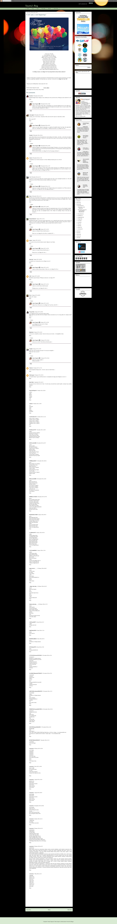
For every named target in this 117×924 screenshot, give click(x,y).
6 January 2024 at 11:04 (41, 550)
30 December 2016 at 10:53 (45, 125)
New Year (34, 89)
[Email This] (44, 87)
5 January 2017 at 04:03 (36, 276)
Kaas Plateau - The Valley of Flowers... (86, 136)
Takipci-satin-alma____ (33, 604)
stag (30, 696)
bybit (30, 614)
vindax (30, 596)
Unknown (31, 368)
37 (78, 267)
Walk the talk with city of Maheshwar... (85, 173)
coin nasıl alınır (32, 571)
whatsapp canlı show (32, 625)
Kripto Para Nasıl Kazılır (33, 522)
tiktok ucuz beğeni (32, 743)
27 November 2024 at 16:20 (46, 727)
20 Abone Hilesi (32, 832)
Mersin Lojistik (32, 445)
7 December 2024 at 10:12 (44, 740)
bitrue (30, 594)
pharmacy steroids (32, 484)
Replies (32, 101)
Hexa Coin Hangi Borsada (33, 539)
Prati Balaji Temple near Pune (85, 186)
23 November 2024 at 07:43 (47, 673)
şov (29, 734)
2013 (78, 234)
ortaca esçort (31, 885)
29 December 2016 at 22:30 (37, 157)
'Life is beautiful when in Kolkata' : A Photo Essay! (86, 161)
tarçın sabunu (31, 576)
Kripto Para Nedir (32, 450)
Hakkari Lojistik (32, 473)
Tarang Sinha (31, 311)
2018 (78, 200)
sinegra (30, 694)
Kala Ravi (31, 95)
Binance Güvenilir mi (33, 481)
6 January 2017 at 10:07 (44, 206)
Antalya (30, 392)
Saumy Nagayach (35, 104)
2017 (78, 202)
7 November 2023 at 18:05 (41, 429)
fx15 (30, 701)
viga (30, 718)
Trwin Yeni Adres (32, 756)
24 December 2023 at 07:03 (42, 496)
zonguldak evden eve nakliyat (34, 423)
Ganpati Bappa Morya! (86, 124)
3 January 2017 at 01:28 (36, 240)
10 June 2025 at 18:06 (38, 766)
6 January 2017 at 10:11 (44, 267)
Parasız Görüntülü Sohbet (33, 524)
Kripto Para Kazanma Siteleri (34, 518)
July (79, 220)
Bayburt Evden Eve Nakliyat (34, 437)
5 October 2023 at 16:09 (37, 403)
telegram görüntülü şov (33, 663)
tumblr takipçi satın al (42, 861)
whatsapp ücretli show (33, 661)
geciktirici (31, 700)
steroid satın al (31, 731)
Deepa (30, 196)
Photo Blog (43, 8)
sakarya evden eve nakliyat (33, 418)
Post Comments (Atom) (51, 914)
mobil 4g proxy (32, 607)
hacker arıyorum (32, 786)
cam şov (30, 665)
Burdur (30, 394)
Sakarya (30, 395)
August (79, 218)
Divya (30, 295)
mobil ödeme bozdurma (33, 771)
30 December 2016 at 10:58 (45, 145)
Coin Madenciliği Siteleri (33, 536)
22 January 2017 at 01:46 (44, 358)
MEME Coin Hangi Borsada (34, 555)
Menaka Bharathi (32, 218)
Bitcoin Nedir (31, 556)
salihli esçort (31, 881)
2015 (78, 231)
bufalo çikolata (31, 721)
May (79, 223)
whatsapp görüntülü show (33, 650)
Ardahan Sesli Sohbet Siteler (34, 503)
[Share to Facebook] (47, 87)
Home (49, 909)
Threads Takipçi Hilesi (33, 537)
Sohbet (30, 523)
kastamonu (31, 406)
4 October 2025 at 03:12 (38, 818)
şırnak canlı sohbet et (33, 508)
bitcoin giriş (31, 613)
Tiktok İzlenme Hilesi (33, 553)
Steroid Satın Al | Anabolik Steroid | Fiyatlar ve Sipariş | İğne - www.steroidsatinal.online (44, 733)
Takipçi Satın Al (32, 808)
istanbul (30, 397)
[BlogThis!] (45, 87)
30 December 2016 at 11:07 (45, 166)
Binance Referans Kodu (33, 482)
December (80, 205)
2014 (78, 232)
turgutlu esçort (31, 883)
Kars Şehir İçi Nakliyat (33, 447)
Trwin (30, 758)
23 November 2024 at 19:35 (47, 691)
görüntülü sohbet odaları (33, 509)
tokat (30, 408)
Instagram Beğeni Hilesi (33, 535)
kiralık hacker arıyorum (33, 783)
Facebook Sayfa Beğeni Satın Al (34, 560)
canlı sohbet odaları (32, 616)
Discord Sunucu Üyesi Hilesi (34, 519)
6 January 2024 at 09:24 (40, 532)
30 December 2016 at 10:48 (45, 103)
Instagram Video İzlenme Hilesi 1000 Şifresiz (37, 839)
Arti (30, 177)
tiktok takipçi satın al (38, 855)
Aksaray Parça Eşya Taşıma (34, 469)
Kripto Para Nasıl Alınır (33, 525)
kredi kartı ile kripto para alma (34, 615)
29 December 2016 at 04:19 (39, 115)
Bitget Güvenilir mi (32, 466)
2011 (78, 237)
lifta (30, 681)
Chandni (30, 135)
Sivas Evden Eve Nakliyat (33, 485)
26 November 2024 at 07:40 (47, 709)
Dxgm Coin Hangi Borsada (34, 527)
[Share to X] (46, 87)
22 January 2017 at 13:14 (37, 367)
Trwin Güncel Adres (32, 761)
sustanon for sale (32, 488)
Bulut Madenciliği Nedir (33, 517)
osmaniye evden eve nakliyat (34, 419)
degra (30, 703)
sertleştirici (31, 676)
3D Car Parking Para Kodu (34, 809)
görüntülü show (32, 716)
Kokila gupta (31, 375)
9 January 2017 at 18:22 (38, 332)
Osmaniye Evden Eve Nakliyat (34, 432)
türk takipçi (31, 821)
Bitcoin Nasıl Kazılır (32, 558)
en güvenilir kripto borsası (33, 592)
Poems (37, 89)
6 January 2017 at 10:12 (44, 284)
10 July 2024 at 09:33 (40, 638)
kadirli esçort (31, 880)
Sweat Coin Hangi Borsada (34, 545)
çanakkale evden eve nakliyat (34, 422)
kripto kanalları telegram (33, 609)
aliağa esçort (31, 882)
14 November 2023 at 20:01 (41, 478)
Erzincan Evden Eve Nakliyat (34, 472)
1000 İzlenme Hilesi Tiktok (34, 833)
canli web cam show (32, 664)
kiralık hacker (31, 782)
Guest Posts (56, 8)
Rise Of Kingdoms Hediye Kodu (34, 813)
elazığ (30, 407)
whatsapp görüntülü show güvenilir (35, 659)
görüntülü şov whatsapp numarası (35, 641)
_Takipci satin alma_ (33, 586)
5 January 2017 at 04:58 (36, 295)
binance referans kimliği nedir (34, 610)
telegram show (31, 677)
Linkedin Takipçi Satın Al (33, 521)
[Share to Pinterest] (48, 87)
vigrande (30, 683)
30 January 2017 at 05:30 (38, 375)
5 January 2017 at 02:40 (37, 259)
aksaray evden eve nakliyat (33, 420)
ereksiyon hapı (31, 719)
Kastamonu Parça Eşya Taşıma (34, 436)
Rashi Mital (31, 382)
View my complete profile (80, 116)
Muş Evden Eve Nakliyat (33, 433)
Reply (30, 99)
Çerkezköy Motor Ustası (33, 465)
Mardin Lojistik (32, 449)
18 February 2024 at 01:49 (41, 586)
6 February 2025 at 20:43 (38, 748)
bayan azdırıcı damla (32, 702)
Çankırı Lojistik (32, 468)
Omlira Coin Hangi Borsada (34, 561)
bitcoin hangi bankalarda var (34, 577)
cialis (30, 713)
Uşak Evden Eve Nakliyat (33, 487)
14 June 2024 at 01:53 (40, 622)
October (79, 215)
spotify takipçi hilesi (39, 850)
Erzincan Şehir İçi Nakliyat (34, 454)
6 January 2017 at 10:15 (44, 303)
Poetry (33, 8)
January (79, 228)
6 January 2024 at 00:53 (42, 514)
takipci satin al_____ (33, 568)
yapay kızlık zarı (32, 720)
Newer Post (28, 909)
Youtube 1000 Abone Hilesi (34, 834)
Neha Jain (31, 259)
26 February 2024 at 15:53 (42, 604)
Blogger (72, 921)
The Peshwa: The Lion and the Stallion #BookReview (82, 210)
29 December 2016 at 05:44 (37, 135)
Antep (30, 393)
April (79, 225)
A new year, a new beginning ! (86, 148)
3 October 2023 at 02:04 (41, 390)
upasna (30, 240)
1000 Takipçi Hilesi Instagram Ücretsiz (36, 838)
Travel (28, 8)
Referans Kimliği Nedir (33, 540)
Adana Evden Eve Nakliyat (34, 448)
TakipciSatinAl (31, 831)
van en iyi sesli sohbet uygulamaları (35, 506)
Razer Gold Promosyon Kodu (34, 812)
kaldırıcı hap (31, 714)
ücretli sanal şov (32, 633)
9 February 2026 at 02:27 (38, 846)
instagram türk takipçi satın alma (35, 772)
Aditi (30, 276)
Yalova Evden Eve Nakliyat (34, 467)
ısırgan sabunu (31, 573)
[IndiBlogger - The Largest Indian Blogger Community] (82, 249)
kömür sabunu (31, 580)
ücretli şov (31, 667)
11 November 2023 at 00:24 (41, 460)
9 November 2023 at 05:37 (41, 443)
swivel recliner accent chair (34, 822)
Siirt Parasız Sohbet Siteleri (34, 500)
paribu (30, 574)
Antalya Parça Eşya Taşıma (34, 435)
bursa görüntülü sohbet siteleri (34, 499)
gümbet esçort (31, 876)
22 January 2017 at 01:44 (44, 340)
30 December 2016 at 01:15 (36, 177)
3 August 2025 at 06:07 (38, 792)
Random (49, 8)
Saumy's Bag (31, 6)
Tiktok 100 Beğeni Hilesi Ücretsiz (35, 837)
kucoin (30, 591)
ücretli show (31, 660)
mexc (30, 590)
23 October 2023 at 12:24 (41, 416)
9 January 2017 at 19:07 (37, 348)
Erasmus (30, 811)
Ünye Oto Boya (32, 471)
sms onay (30, 770)
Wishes (42, 89)
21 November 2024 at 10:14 (47, 655)
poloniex (30, 611)
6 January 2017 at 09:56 (39, 311)
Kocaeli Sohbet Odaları (33, 504)
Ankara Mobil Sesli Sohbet (34, 505)
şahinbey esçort (31, 877)
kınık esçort (31, 886)
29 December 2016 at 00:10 (38, 95)
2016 (78, 204)
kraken (30, 578)
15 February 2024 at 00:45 (41, 568)
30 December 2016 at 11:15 (45, 186)
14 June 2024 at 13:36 (40, 630)
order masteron (31, 491)
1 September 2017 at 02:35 (38, 382)
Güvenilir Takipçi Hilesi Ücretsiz (35, 836)
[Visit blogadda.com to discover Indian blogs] (82, 252)
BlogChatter (36, 83)
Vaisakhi (30, 348)
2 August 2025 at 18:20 (38, 779)
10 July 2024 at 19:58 (40, 647)
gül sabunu (31, 572)
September (80, 217)
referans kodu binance (33, 608)
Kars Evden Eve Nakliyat (33, 486)
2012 (78, 236)
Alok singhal (31, 115)
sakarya (30, 410)
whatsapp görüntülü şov (33, 666)
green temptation (32, 697)
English (30, 89)
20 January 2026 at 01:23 (38, 828)
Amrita (30, 158)
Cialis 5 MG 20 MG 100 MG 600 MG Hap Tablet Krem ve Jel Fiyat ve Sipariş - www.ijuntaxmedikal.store (47, 732)
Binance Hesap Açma (33, 543)
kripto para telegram (32, 589)
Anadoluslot (31, 751)
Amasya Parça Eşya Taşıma (34, 451)
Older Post (69, 909)
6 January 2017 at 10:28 (44, 322)
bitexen (30, 595)
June (79, 222)
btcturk (30, 579)
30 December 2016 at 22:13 (36, 196)
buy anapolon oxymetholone (34, 490)
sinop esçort (31, 879)
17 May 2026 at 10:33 (38, 873)
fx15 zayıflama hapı (32, 715)
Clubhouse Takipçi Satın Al (34, 562)
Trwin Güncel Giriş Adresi (33, 757)
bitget (30, 598)
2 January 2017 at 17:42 (40, 218)
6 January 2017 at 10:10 (44, 229)
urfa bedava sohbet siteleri (33, 502)
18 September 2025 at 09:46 (39, 805)
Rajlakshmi (31, 332)
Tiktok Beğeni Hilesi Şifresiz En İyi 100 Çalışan (37, 840)
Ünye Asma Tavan (32, 453)
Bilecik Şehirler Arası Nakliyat (34, 463)
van (29, 405)
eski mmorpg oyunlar (33, 769)
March (79, 227)
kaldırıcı (30, 678)
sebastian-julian (63, 921)
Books (38, 8)
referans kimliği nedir (33, 597)
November (80, 213)
